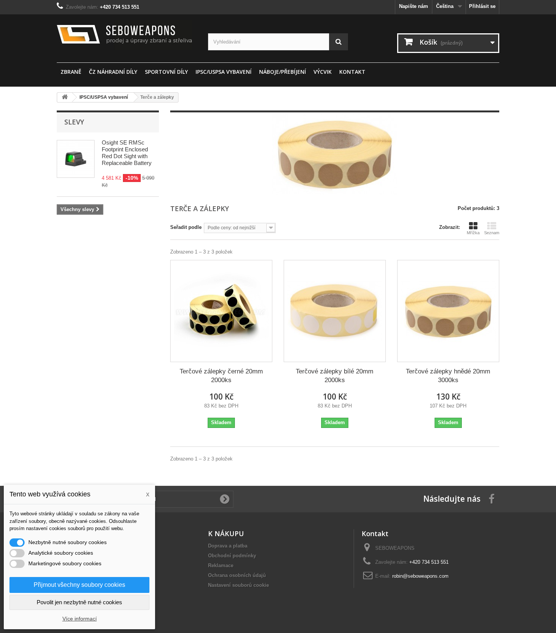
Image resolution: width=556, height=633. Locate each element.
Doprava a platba (227, 546)
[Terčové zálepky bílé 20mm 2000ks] (334, 311)
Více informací (79, 619)
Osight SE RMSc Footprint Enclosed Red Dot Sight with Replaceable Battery (127, 152)
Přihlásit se (482, 6)
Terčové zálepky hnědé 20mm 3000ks (448, 376)
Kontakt (352, 71)
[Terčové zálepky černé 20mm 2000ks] (221, 311)
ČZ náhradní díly (113, 71)
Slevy (74, 121)
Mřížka (473, 232)
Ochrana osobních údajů (237, 575)
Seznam (491, 232)
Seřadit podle (186, 227)
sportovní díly (166, 71)
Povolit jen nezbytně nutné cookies (79, 602)
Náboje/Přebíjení (282, 71)
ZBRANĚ (71, 71)
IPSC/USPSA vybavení (224, 71)
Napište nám (413, 6)
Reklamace (220, 565)
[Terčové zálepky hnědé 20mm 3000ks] (448, 311)
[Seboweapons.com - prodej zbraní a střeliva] (127, 35)
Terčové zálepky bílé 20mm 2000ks (334, 376)
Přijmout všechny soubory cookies (79, 585)
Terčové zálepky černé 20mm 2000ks (221, 376)
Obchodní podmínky (232, 555)
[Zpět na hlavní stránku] (64, 97)
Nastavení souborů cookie (238, 585)
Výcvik (323, 71)
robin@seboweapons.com (420, 576)
